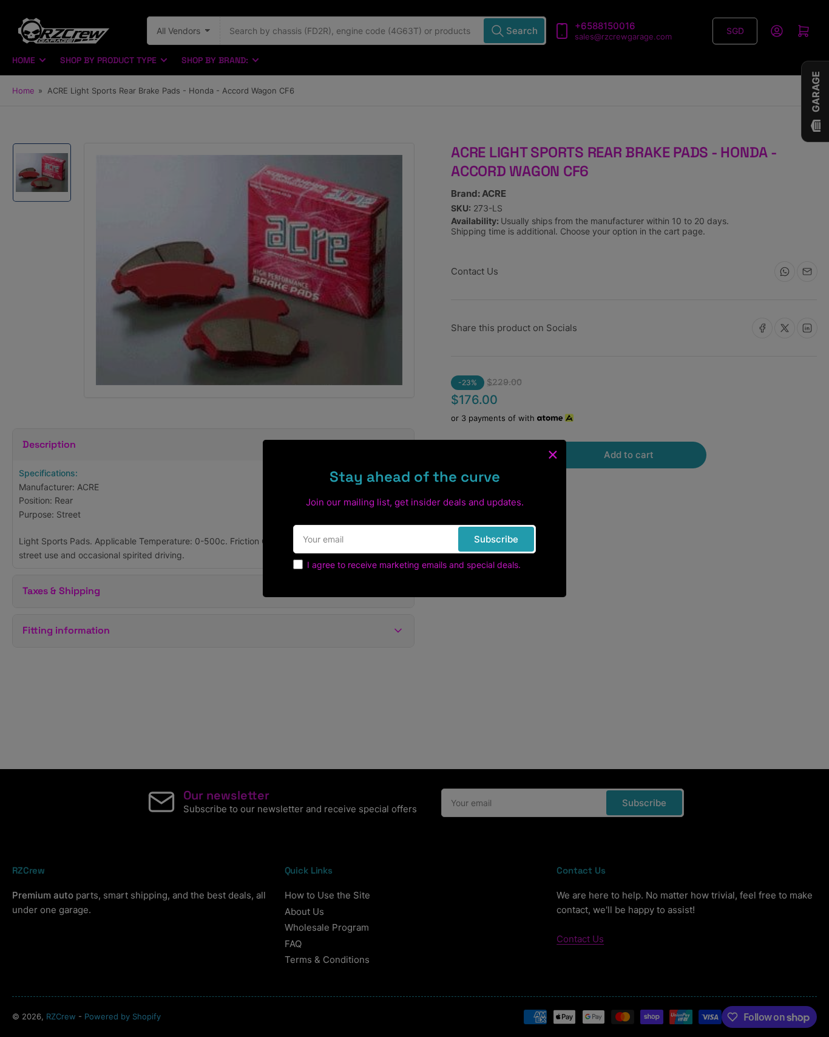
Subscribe (496, 539)
